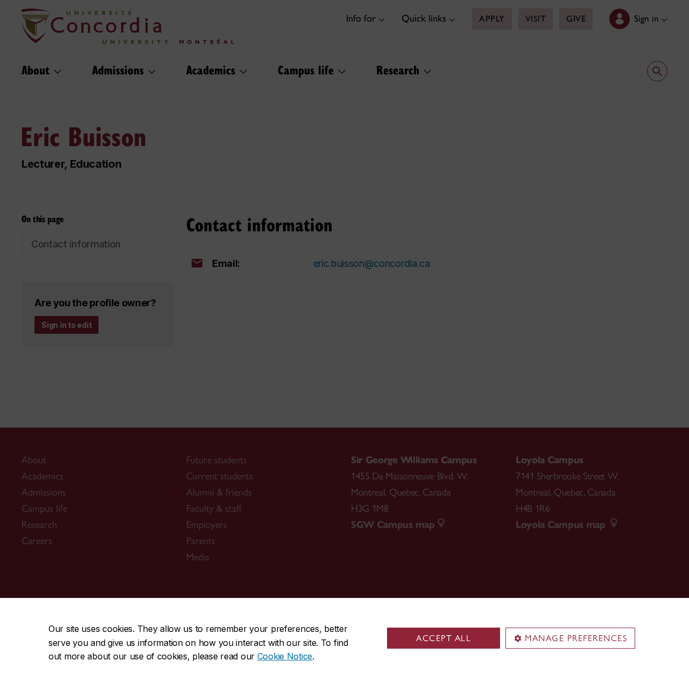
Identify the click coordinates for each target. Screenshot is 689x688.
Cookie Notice (284, 656)
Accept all (443, 638)
